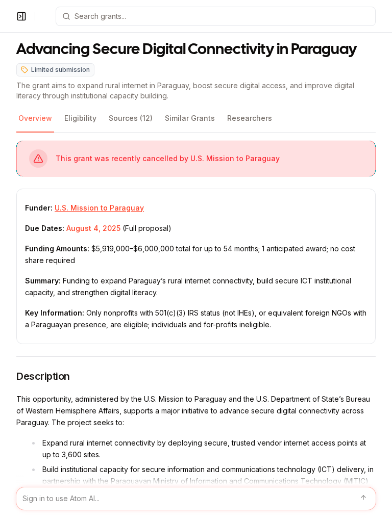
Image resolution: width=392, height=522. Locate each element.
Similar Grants (190, 118)
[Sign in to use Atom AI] (196, 498)
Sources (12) (131, 118)
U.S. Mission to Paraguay (99, 207)
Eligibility (80, 118)
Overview (35, 118)
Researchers (249, 118)
